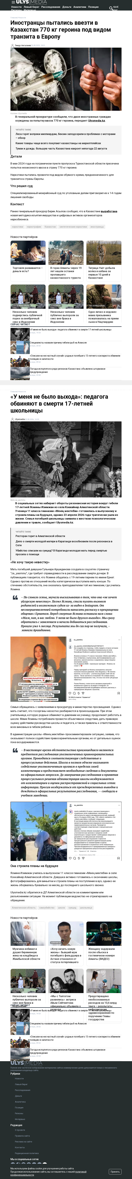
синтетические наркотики (73, 226)
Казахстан (50, 226)
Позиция (93, 6)
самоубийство (46, 907)
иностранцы (97, 226)
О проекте (20, 1130)
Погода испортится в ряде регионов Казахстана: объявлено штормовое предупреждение (67, 370)
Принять (115, 1171)
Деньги (66, 6)
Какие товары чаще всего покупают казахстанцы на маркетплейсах (58, 143)
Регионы (16, 10)
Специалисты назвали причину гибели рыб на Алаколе (58, 342)
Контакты (20, 1147)
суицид (72, 907)
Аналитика (79, 6)
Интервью (30, 10)
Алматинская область (24, 907)
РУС (115, 10)
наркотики (17, 226)
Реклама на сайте (23, 1141)
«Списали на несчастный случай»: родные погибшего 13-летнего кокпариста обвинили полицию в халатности (75, 357)
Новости (16, 6)
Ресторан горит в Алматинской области (40, 536)
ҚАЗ (115, 7)
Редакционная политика (27, 1153)
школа (61, 907)
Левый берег (31, 6)
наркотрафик (34, 226)
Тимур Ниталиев (23, 45)
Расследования (50, 6)
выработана (109, 211)
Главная (14, 18)
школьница (86, 907)
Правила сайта (22, 1136)
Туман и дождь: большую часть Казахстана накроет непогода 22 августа (61, 148)
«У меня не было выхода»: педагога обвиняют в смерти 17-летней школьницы (70, 329)
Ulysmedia (20, 419)
